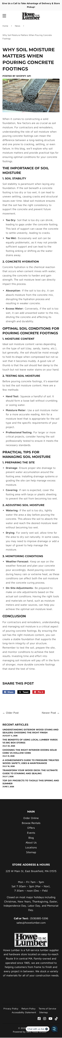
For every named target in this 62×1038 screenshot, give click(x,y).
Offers (31, 827)
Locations (31, 847)
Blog (31, 837)
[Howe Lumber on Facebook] (39, 1018)
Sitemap (31, 852)
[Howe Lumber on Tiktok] (56, 1018)
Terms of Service (47, 1008)
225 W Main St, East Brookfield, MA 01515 (31, 871)
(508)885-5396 (39, 918)
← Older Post (10, 712)
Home (5, 25)
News (17, 25)
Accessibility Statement (24, 1012)
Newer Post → (51, 712)
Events (31, 832)
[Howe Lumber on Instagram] (44, 1018)
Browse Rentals (31, 822)
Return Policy (28, 1008)
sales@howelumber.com (31, 922)
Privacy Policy (10, 1008)
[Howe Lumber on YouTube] (50, 1018)
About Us (31, 842)
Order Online (31, 817)
